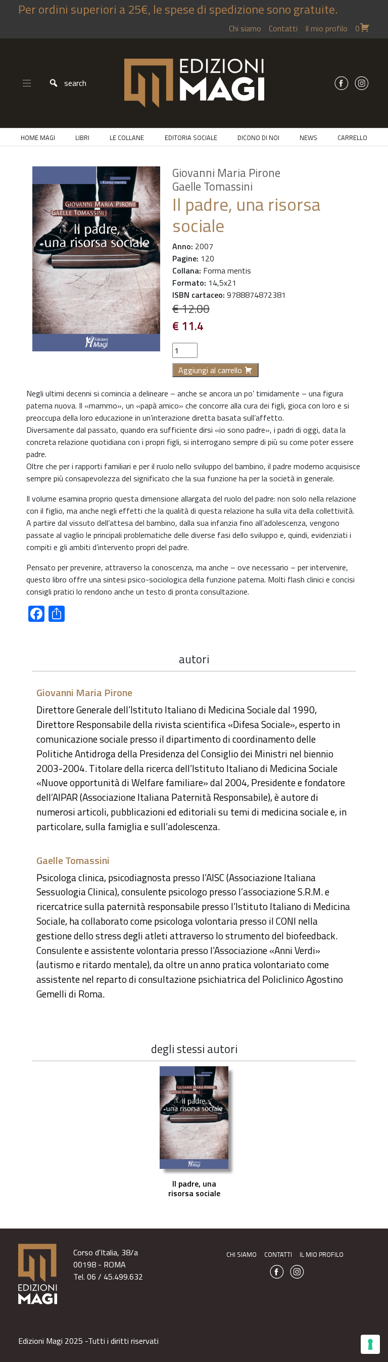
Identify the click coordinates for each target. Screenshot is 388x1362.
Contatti (283, 28)
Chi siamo (245, 28)
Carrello (352, 137)
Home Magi (38, 137)
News (308, 137)
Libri (82, 137)
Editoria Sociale (191, 137)
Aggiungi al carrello (210, 370)
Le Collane (127, 137)
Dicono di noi (258, 137)
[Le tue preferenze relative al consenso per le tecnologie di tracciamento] (370, 1344)
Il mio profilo (326, 28)
